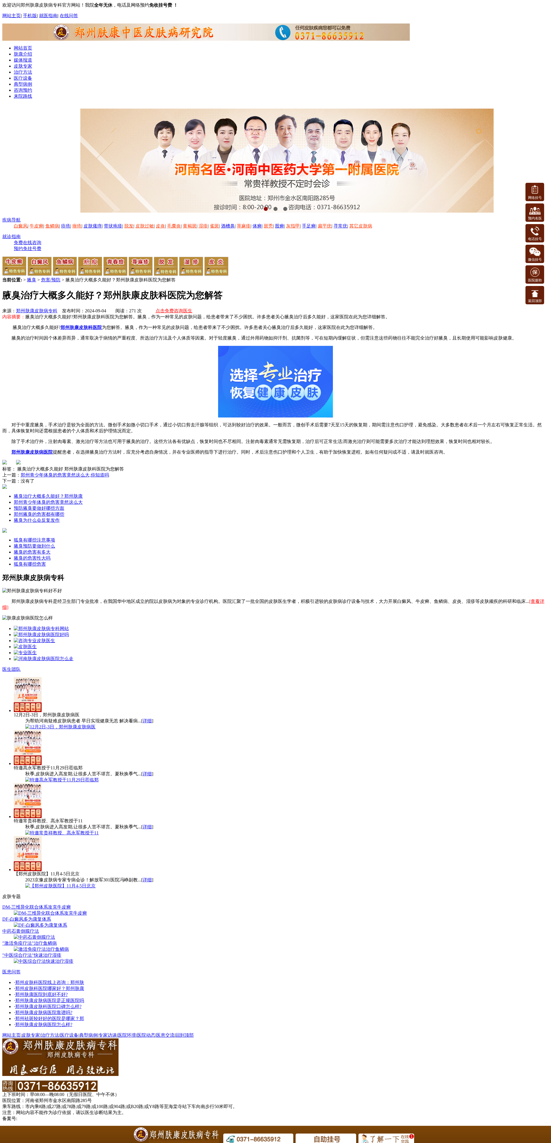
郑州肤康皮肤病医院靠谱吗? (43, 1012)
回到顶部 (184, 1035)
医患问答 (11, 971)
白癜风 (21, 225)
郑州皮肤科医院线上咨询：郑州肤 (49, 982)
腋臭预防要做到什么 (34, 546)
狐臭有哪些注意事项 (34, 540)
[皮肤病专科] (25, 646)
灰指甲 (293, 225)
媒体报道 (23, 60)
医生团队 (11, 669)
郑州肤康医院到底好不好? (41, 994)
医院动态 (146, 1035)
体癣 (257, 225)
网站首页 (23, 48)
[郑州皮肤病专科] (25, 652)
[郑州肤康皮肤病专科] (41, 628)
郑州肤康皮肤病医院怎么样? (43, 1024)
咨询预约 (23, 90)
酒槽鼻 (228, 225)
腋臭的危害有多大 (32, 552)
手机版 (30, 15)
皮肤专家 (23, 66)
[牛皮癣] (14, 274)
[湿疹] (191, 274)
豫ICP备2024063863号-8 (42, 1118)
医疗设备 (23, 78)
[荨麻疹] (141, 274)
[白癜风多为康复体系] (40, 925)
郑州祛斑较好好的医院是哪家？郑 (49, 1018)
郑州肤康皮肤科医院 (81, 327)
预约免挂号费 (27, 248)
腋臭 (31, 279)
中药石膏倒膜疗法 (20, 931)
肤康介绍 (23, 54)
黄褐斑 (190, 225)
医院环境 (127, 1035)
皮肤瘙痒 (93, 225)
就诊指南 (11, 236)
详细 (147, 720)
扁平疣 (324, 225)
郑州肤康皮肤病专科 (36, 310)
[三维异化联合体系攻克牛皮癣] (50, 913)
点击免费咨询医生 (174, 310)
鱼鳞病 (52, 225)
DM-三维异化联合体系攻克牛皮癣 (36, 907)
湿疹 (203, 225)
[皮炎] (216, 274)
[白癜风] (40, 274)
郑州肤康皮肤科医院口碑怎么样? (48, 1006)
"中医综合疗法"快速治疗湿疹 (31, 955)
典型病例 (23, 84)
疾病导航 (11, 219)
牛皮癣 (36, 225)
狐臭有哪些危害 (30, 564)
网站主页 (11, 15)
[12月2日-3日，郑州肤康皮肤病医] (60, 726)
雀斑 (214, 225)
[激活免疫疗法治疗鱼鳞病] (41, 949)
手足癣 (309, 225)
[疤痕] (90, 274)
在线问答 (69, 15)
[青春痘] (115, 274)
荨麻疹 (244, 225)
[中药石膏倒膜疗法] (34, 937)
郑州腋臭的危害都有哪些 (39, 514)
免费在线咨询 (27, 242)
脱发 (128, 225)
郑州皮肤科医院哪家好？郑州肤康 (49, 988)
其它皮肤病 (360, 225)
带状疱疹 (113, 225)
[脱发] (166, 274)
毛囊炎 (174, 225)
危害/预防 (51, 279)
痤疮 (77, 225)
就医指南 (48, 15)
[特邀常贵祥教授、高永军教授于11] (62, 832)
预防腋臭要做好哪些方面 (39, 508)
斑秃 (268, 225)
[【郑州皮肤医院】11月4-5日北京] (60, 885)
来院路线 (23, 96)
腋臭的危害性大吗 (32, 558)
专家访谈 (107, 1035)
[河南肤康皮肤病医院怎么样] (41, 634)
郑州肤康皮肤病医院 (32, 452)
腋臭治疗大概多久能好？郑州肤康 (48, 496)
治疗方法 (23, 72)
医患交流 (165, 1035)
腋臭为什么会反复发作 (37, 520)
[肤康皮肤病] (34, 640)
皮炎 (160, 225)
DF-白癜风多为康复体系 (26, 919)
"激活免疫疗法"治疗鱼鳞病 (29, 943)
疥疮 (65, 225)
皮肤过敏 (144, 225)
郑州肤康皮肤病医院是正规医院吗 (49, 1000)
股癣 (279, 225)
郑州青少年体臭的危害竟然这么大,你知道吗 (65, 475)
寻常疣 (340, 225)
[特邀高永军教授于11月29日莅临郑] (62, 779)
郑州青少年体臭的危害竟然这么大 (48, 502)
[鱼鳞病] (65, 274)
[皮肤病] (43, 658)
